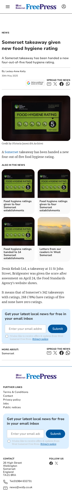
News (5, 32)
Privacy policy (12, 400)
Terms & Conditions (15, 392)
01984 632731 (23, 481)
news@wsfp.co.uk (21, 487)
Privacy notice (40, 339)
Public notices (12, 407)
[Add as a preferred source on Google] (35, 83)
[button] (7, 6)
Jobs (6, 403)
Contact (8, 396)
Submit (57, 329)
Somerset (11, 152)
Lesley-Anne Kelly (16, 71)
